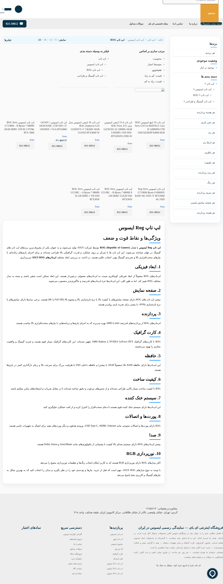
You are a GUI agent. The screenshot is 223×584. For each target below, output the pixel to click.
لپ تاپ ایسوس (203, 89)
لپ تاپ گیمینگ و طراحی (198, 101)
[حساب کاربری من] (18, 9)
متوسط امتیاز (155, 64)
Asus (97, 140)
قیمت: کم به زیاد (153, 75)
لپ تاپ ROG (201, 95)
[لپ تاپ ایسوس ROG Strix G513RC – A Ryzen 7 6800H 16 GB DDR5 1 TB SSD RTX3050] (83, 158)
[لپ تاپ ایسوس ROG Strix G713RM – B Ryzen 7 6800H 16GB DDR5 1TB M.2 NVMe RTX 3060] (18, 91)
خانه (160, 40)
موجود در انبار (207, 68)
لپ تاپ (210, 83)
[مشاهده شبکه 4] (19, 40)
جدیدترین (157, 70)
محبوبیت (157, 58)
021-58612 (12, 23)
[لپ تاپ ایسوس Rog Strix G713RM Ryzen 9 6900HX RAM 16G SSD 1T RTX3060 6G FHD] (149, 158)
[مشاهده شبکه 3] (24, 40)
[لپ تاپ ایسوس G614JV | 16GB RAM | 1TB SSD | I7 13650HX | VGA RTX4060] (51, 93)
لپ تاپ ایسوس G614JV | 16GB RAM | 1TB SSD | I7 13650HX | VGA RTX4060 (53, 126)
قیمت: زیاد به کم (153, 81)
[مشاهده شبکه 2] (30, 40)
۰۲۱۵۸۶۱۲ (150, 508)
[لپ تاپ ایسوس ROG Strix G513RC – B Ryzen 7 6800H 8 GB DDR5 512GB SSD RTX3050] (116, 158)
